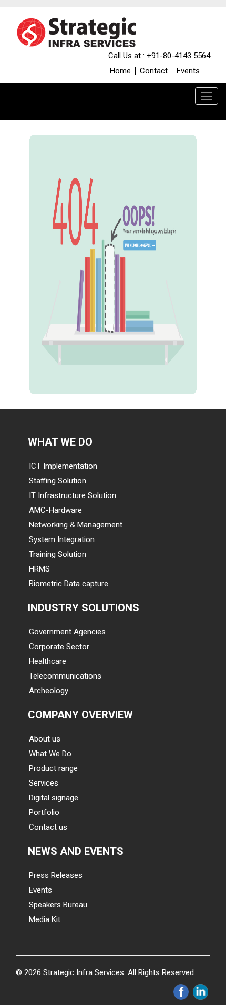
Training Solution (57, 554)
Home (120, 71)
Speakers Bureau (58, 904)
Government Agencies (67, 632)
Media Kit (44, 919)
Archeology (48, 690)
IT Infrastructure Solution (72, 495)
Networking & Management (75, 525)
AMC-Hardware (55, 510)
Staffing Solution (57, 480)
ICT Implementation (63, 466)
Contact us (48, 827)
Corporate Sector (59, 646)
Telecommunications (65, 676)
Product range (53, 768)
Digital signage (53, 797)
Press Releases (56, 875)
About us (44, 739)
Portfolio (44, 812)
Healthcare (47, 661)
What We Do (50, 753)
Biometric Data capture (68, 583)
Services (43, 783)
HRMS (39, 569)
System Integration (62, 539)
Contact (154, 71)
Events (188, 71)
